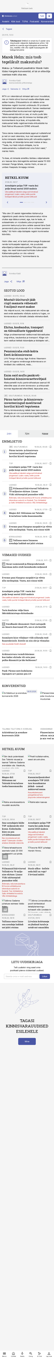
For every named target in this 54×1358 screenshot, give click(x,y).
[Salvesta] (50, 446)
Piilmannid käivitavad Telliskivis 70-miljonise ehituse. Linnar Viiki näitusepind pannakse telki (28, 491)
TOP (11, 463)
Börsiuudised (15, 537)
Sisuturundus (15, 396)
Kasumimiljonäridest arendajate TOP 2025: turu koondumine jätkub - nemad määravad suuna (39, 783)
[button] (21, 976)
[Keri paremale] (46, 202)
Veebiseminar (46, 729)
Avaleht (5, 21)
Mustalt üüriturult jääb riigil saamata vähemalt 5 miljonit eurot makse (20, 303)
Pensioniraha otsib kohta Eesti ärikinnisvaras (21, 353)
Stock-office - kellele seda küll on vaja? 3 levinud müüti (38, 871)
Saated (5, 620)
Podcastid (34, 21)
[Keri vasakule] (7, 202)
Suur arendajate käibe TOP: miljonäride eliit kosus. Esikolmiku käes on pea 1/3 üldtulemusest (13, 828)
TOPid (25, 21)
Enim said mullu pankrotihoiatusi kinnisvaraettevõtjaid (25, 377)
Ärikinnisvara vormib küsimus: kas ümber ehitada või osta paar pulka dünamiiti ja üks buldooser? (19, 657)
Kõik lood (15, 21)
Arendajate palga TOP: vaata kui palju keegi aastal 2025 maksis (39, 825)
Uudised (8, 296)
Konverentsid (47, 21)
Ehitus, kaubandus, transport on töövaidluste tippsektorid (23, 329)
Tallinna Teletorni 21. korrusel (17, 729)
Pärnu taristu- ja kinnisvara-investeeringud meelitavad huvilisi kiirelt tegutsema (24, 403)
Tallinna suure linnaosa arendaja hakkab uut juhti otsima (13, 924)
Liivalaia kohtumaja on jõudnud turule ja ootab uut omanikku (38, 924)
